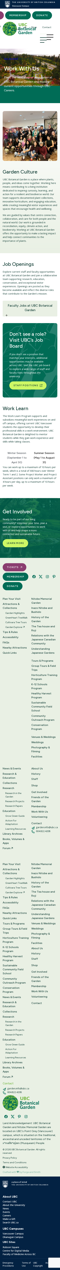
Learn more (15, 543)
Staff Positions (26, 385)
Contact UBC (10, 1201)
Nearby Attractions (15, 647)
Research (8, 788)
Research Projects (14, 801)
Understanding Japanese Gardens (42, 650)
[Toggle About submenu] (5, 27)
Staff (34, 779)
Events (6, 1212)
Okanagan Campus (13, 1237)
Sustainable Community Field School (41, 706)
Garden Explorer (14, 627)
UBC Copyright (38, 1264)
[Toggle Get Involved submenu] (25, 27)
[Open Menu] (43, 40)
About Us (37, 768)
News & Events (12, 768)
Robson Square (11, 1247)
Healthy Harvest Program (41, 695)
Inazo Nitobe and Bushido (41, 609)
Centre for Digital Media (16, 1250)
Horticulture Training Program (44, 677)
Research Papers (14, 806)
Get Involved (16, 27)
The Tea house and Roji (43, 628)
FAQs (6, 642)
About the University (14, 1205)
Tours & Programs (42, 660)
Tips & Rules (10, 632)
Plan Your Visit (11, 598)
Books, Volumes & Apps (13, 841)
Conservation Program (39, 727)
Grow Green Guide (14, 816)
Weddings (37, 742)
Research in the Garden (13, 795)
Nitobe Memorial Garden (41, 600)
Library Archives (12, 833)
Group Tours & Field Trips (43, 667)
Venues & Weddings (43, 737)
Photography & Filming (40, 749)
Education (9, 811)
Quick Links (10, 652)
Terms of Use (26, 1264)
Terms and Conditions (14, 1162)
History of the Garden (40, 619)
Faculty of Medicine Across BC (19, 1254)
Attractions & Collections (11, 606)
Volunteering (39, 816)
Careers (7, 1215)
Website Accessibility (16, 1167)
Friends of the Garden (40, 799)
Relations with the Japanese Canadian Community (43, 639)
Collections (10, 783)
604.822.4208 (43, 831)
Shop (34, 27)
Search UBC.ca (10, 1222)
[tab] (17, 457)
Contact (46, 27)
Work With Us (39, 811)
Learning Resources (15, 829)
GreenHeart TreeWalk (16, 617)
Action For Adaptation (11, 822)
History (35, 773)
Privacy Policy (10, 1157)
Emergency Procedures (8, 1264)
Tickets (13, 567)
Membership (18, 15)
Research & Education (9, 775)
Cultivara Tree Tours (16, 622)
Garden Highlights (15, 613)
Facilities (36, 756)
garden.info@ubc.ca (47, 827)
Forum (7, 848)
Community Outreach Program (42, 717)
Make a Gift (9, 1219)
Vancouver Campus (13, 1233)
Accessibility (10, 637)
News (6, 1208)
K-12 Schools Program (39, 686)
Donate (42, 15)
